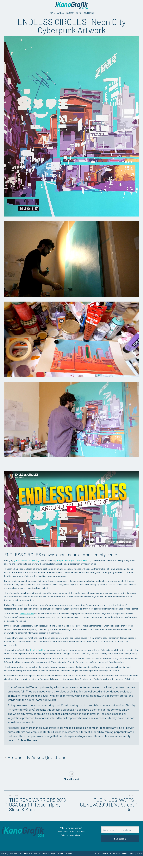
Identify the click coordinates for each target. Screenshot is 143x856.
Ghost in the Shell (38, 650)
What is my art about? (71, 835)
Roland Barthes (27, 613)
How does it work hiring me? (71, 831)
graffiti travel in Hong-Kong (26, 560)
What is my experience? (71, 827)
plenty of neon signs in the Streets (71, 560)
